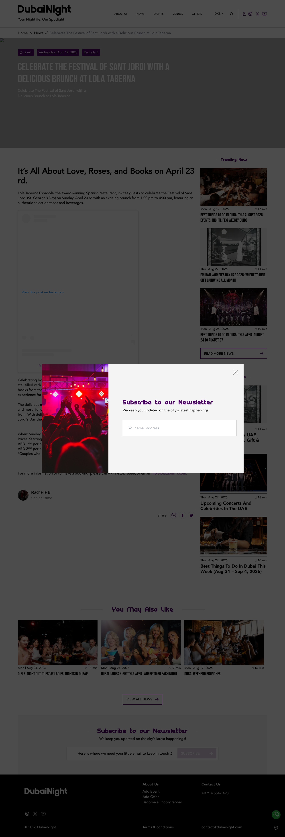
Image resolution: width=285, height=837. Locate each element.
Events (158, 14)
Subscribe (190, 753)
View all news (139, 699)
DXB (217, 14)
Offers (197, 14)
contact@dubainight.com (222, 827)
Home (23, 33)
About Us (121, 14)
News (140, 14)
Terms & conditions (158, 827)
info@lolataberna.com (168, 473)
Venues (178, 14)
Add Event (151, 791)
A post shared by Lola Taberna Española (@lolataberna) (78, 365)
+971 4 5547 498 (215, 793)
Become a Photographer (162, 802)
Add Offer (150, 796)
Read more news (219, 353)
